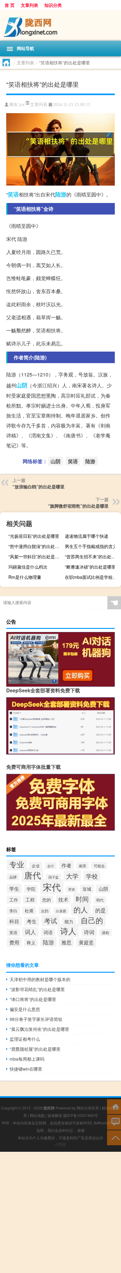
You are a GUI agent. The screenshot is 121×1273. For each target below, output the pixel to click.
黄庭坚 (86, 942)
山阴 (21, 385)
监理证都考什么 (25, 1039)
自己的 (92, 920)
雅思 (66, 942)
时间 (82, 898)
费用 (14, 942)
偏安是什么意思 (25, 1009)
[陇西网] (60, 25)
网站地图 (37, 1115)
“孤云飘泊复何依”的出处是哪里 (39, 1029)
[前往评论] (114, 1122)
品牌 (13, 876)
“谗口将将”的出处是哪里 (33, 999)
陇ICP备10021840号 (80, 1115)
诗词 (89, 932)
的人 (81, 909)
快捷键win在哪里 (26, 1069)
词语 (48, 932)
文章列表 (29, 5)
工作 (13, 900)
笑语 (13, 194)
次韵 (44, 910)
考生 (32, 921)
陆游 (60, 194)
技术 (63, 899)
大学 (72, 875)
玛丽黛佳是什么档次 (27, 567)
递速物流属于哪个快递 (86, 536)
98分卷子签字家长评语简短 (36, 1019)
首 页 (10, 5)
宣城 (87, 889)
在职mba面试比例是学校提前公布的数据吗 (92, 577)
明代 (100, 899)
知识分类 (53, 5)
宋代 (52, 886)
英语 (13, 932)
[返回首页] (114, 1106)
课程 (105, 932)
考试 (50, 920)
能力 (69, 921)
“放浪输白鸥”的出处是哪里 (38, 486)
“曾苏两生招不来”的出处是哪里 (92, 556)
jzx (22, 104)
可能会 (99, 865)
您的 (46, 900)
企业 (36, 866)
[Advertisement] (60, 1212)
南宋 (82, 865)
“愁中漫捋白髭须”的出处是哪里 (35, 546)
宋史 (71, 889)
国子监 (53, 877)
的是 (100, 910)
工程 (30, 899)
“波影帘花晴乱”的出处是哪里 (37, 989)
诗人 (68, 930)
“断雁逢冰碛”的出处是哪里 (90, 567)
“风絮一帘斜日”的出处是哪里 (35, 556)
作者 (66, 865)
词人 (30, 932)
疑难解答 (54, 1115)
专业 (16, 864)
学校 (92, 876)
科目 (14, 921)
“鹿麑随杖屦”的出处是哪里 (35, 1049)
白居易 (61, 910)
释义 (31, 942)
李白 (13, 911)
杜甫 (29, 910)
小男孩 (60, 1144)
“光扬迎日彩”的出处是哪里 (33, 536)
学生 (14, 888)
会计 (50, 865)
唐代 (32, 875)
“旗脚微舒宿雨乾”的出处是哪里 (78, 506)
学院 (31, 889)
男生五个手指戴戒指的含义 (91, 546)
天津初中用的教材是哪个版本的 (40, 979)
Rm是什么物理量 (24, 577)
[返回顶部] (114, 1137)
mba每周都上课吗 (27, 1059)
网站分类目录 (88, 1107)
